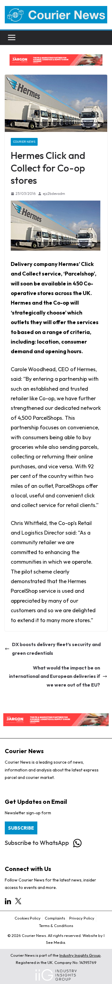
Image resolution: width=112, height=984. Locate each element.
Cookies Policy (28, 918)
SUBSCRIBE (21, 828)
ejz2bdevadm (54, 193)
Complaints (55, 918)
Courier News (24, 142)
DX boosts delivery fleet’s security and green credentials (56, 648)
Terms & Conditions (56, 925)
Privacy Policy (81, 918)
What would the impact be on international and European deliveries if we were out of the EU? (54, 676)
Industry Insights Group (80, 955)
